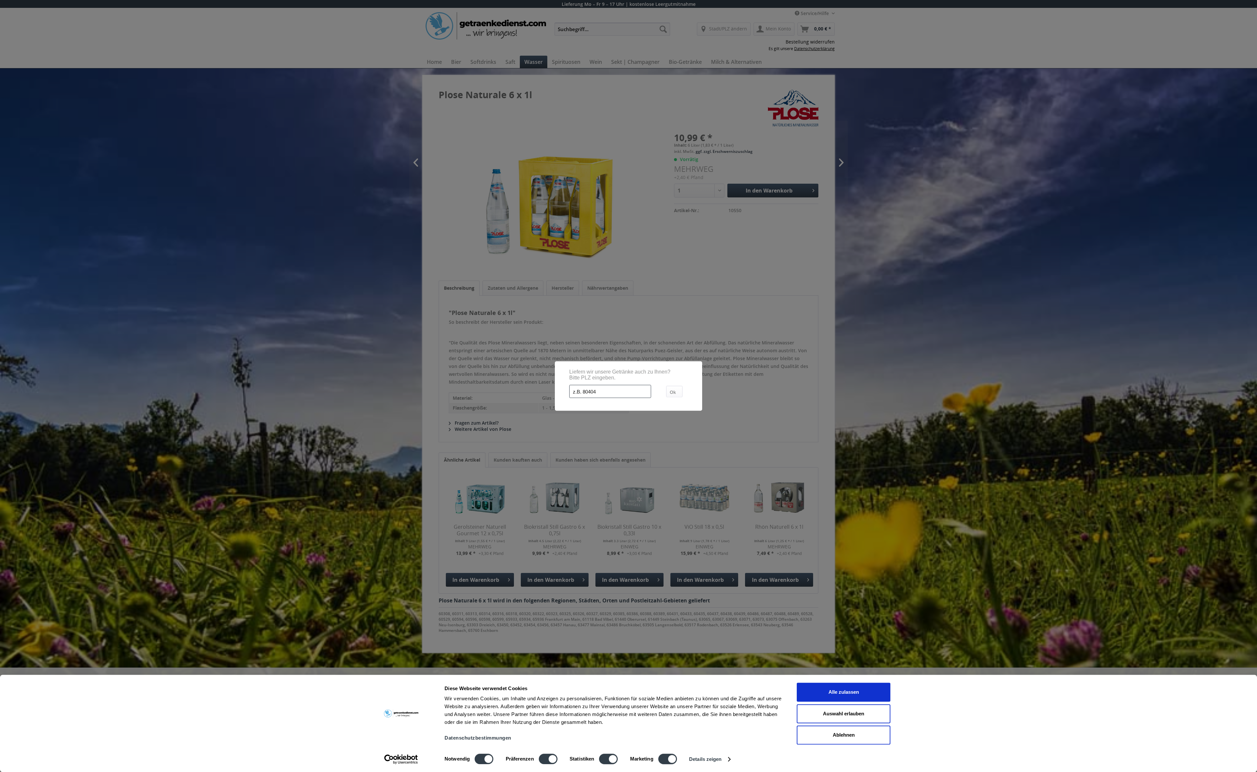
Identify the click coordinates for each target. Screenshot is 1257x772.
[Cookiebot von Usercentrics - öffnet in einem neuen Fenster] (401, 759)
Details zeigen (705, 759)
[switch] (548, 759)
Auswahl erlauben (843, 713)
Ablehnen (844, 735)
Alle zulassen (844, 692)
